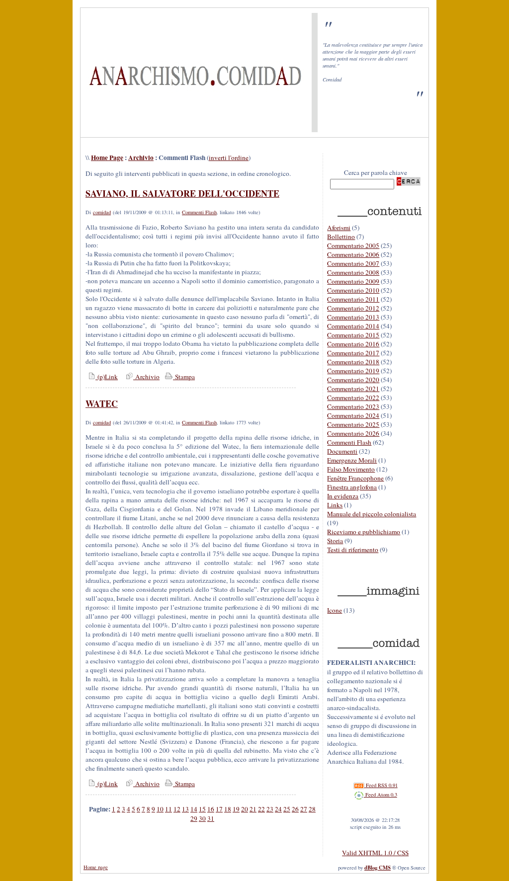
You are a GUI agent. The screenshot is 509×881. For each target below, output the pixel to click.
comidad (102, 212)
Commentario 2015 (353, 334)
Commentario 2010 (353, 290)
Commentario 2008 (353, 272)
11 (168, 808)
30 (202, 818)
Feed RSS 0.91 (381, 785)
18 (227, 808)
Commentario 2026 (353, 433)
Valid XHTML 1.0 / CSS (375, 852)
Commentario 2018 (353, 361)
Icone (334, 610)
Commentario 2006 (353, 254)
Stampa (184, 376)
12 (176, 808)
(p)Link (106, 376)
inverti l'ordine (229, 157)
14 (193, 808)
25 (286, 808)
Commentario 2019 (353, 370)
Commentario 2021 (353, 388)
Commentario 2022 (353, 397)
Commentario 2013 (353, 317)
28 (312, 808)
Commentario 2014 (353, 325)
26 (295, 808)
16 (210, 808)
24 (278, 808)
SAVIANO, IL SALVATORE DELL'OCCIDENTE (182, 193)
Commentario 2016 (353, 343)
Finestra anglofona (352, 486)
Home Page (107, 157)
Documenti (342, 451)
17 (219, 808)
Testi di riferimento (352, 549)
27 (303, 808)
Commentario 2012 (353, 308)
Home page (96, 867)
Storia (335, 540)
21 (253, 808)
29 (193, 818)
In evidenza (342, 495)
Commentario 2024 (353, 415)
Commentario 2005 (353, 245)
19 (236, 808)
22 (261, 808)
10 (160, 808)
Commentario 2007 (353, 263)
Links (334, 504)
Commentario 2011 (353, 299)
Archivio (141, 157)
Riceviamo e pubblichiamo (363, 531)
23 (269, 808)
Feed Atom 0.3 (380, 794)
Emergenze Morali (352, 460)
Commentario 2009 (353, 281)
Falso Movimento (351, 469)
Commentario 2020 (353, 379)
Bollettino (341, 236)
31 (210, 818)
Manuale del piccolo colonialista (371, 513)
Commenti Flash (199, 212)
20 (244, 808)
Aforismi (338, 227)
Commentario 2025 (353, 424)
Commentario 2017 (353, 352)
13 (185, 808)
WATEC (101, 403)
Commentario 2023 (353, 406)
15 (202, 808)
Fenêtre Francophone (355, 478)
